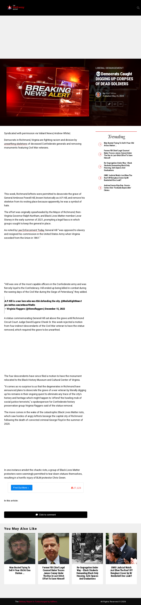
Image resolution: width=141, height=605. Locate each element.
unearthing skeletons (15, 143)
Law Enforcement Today (31, 230)
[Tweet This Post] (103, 104)
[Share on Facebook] (98, 104)
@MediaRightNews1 (71, 301)
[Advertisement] (70, 38)
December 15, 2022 (55, 308)
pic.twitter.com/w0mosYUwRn (20, 304)
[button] (133, 7)
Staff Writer (111, 93)
